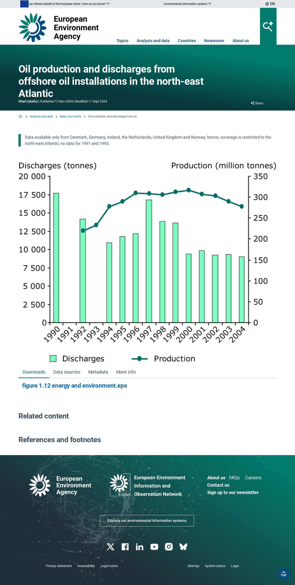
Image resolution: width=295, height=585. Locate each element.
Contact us (218, 485)
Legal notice (109, 566)
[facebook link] (126, 547)
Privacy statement (59, 566)
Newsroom (214, 40)
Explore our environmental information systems (147, 520)
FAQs (234, 477)
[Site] (60, 27)
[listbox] (65, 4)
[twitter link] (111, 547)
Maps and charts (70, 116)
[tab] (33, 372)
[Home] (20, 116)
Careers (253, 477)
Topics (122, 40)
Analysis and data (153, 40)
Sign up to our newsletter (233, 492)
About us (241, 40)
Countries (187, 40)
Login (235, 566)
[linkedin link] (140, 547)
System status (215, 566)
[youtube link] (155, 547)
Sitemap (193, 566)
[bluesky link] (184, 547)
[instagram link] (169, 547)
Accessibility (86, 566)
